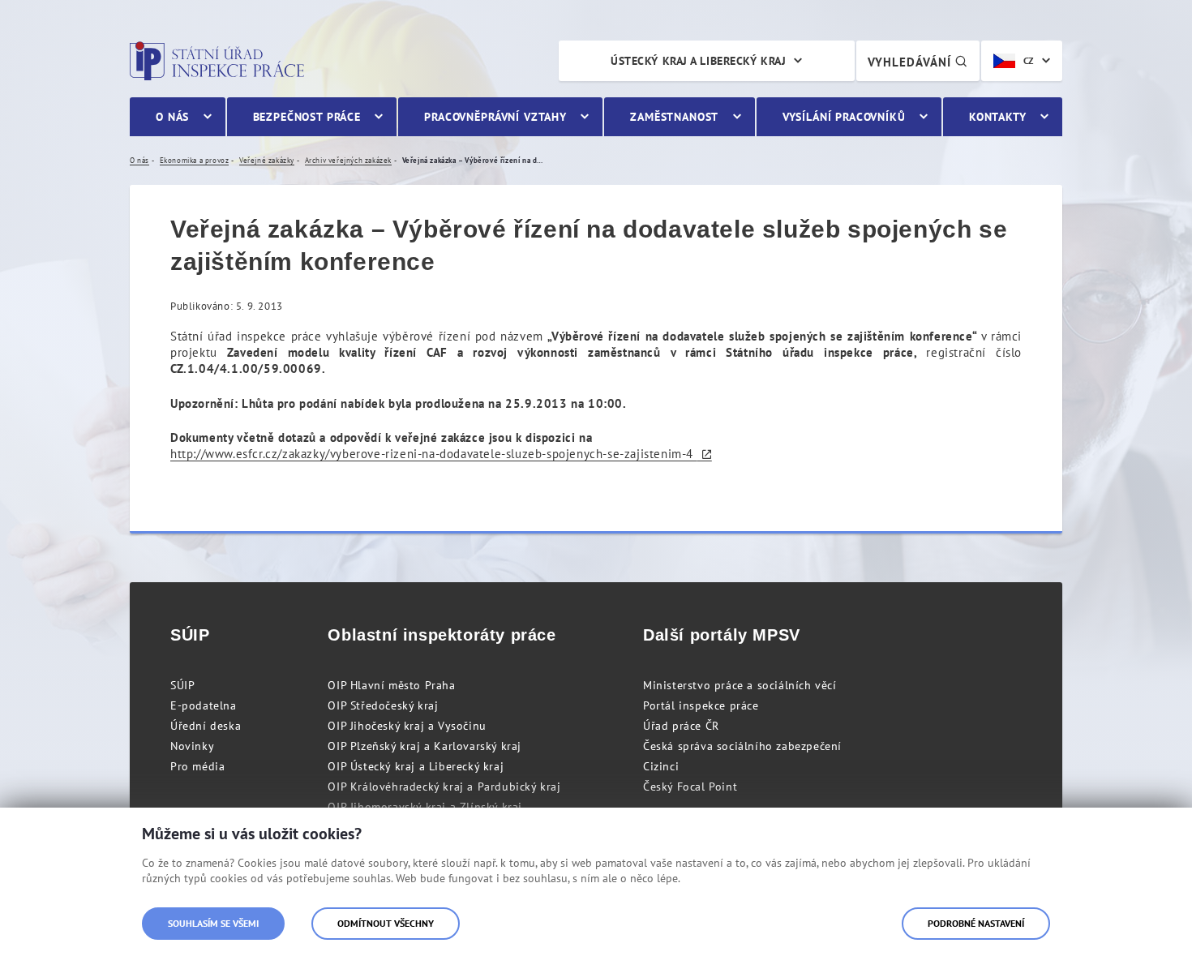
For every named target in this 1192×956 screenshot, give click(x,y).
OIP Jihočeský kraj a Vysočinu (407, 725)
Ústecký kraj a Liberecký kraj (698, 61)
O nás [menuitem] (172, 116)
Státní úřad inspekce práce (217, 61)
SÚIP (182, 685)
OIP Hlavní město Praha (391, 685)
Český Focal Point (690, 786)
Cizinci (661, 766)
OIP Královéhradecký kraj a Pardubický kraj (444, 786)
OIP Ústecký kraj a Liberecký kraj (416, 766)
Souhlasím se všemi (213, 923)
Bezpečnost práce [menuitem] (307, 116)
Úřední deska (205, 725)
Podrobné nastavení (976, 923)
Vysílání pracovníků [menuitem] (844, 116)
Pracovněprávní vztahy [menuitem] (495, 116)
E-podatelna (203, 705)
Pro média (197, 766)
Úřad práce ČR (681, 725)
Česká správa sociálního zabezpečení (742, 746)
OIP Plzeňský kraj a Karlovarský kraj (424, 746)
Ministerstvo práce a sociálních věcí (740, 685)
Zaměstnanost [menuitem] (674, 116)
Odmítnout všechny (385, 923)
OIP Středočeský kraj (383, 705)
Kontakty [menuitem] (998, 116)
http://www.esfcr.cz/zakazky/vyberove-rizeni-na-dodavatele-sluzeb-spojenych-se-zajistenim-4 (433, 453)
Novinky (192, 746)
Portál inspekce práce (701, 705)
